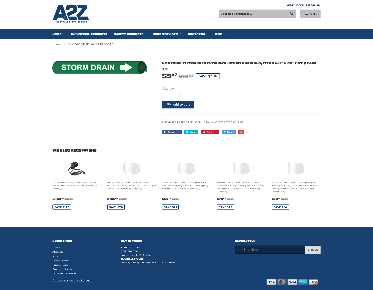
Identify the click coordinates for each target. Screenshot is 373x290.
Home (57, 34)
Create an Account (310, 5)
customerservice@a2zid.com (137, 255)
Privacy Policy (60, 264)
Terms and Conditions (64, 273)
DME (219, 34)
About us (57, 251)
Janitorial (196, 34)
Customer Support (63, 269)
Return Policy (60, 260)
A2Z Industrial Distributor (77, 280)
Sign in (290, 5)
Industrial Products (89, 34)
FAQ (55, 256)
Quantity (168, 88)
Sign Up (313, 249)
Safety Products (129, 34)
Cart (313, 13)
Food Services (166, 34)
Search (56, 247)
